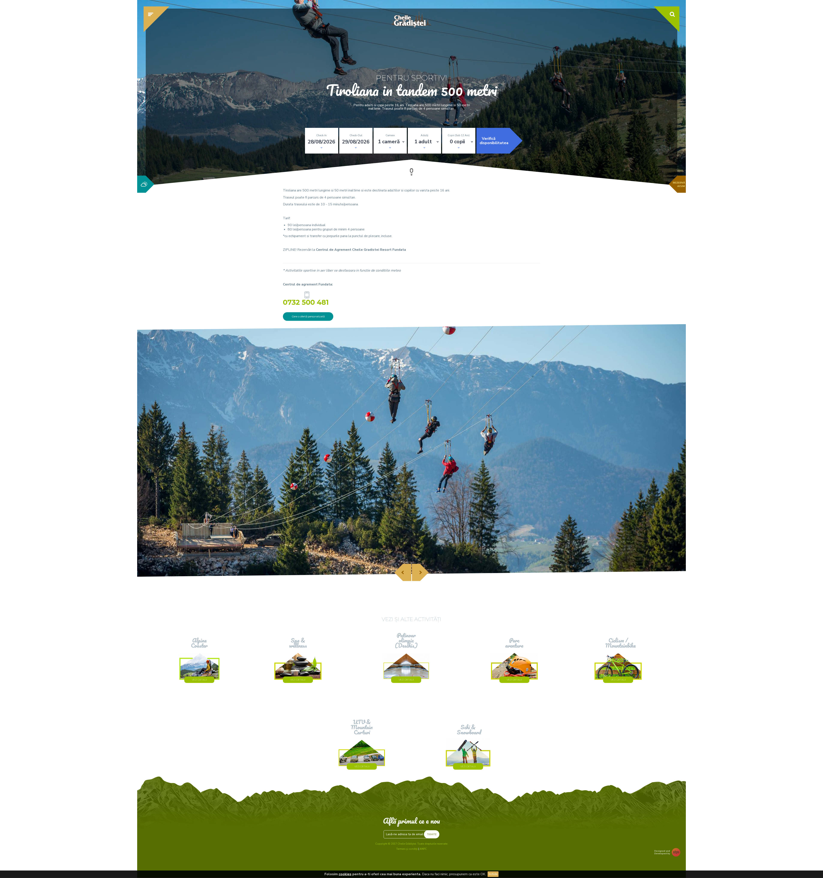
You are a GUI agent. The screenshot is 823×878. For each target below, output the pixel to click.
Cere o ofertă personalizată (308, 316)
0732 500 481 (307, 301)
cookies (345, 874)
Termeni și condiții (407, 849)
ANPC (423, 849)
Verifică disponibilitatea (494, 140)
